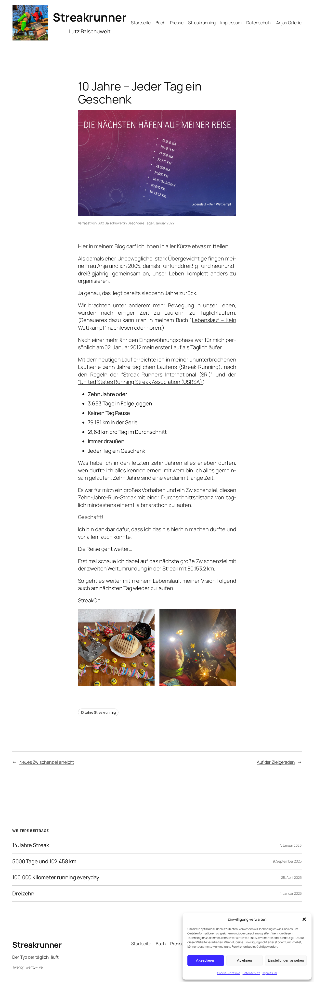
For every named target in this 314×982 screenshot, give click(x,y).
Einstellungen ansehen (286, 960)
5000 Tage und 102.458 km (44, 861)
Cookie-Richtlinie (228, 973)
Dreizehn (23, 893)
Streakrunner (89, 17)
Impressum (269, 973)
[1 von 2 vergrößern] (148, 615)
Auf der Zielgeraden (276, 762)
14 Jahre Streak (30, 845)
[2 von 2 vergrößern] (229, 615)
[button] (304, 919)
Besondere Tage (140, 223)
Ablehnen (244, 960)
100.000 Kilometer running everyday (55, 877)
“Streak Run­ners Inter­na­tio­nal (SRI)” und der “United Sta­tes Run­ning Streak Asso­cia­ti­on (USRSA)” (157, 378)
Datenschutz (251, 973)
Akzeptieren (205, 960)
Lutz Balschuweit (110, 223)
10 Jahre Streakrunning (98, 712)
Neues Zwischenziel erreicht (46, 762)
